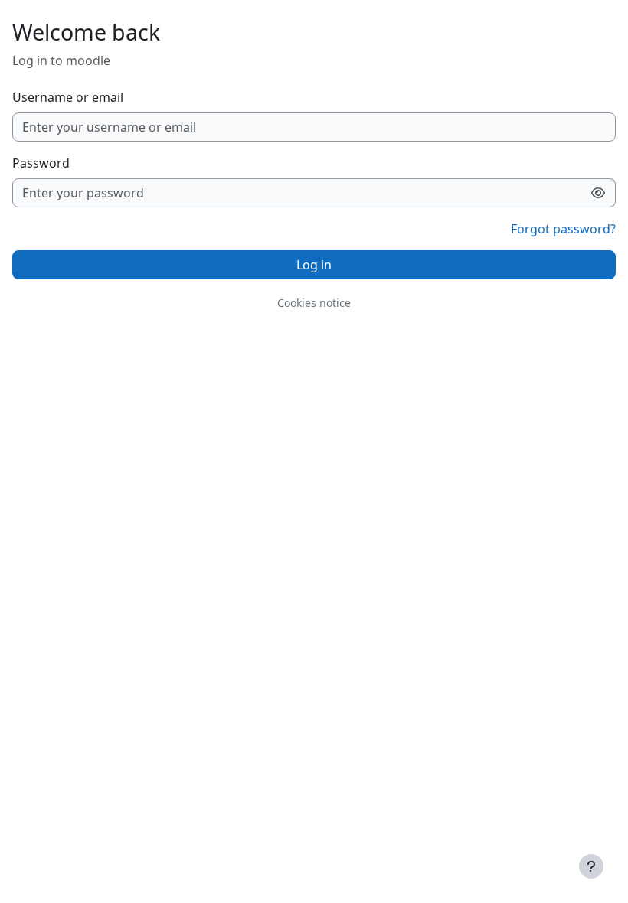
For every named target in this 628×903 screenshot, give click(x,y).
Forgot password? (563, 228)
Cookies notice (314, 302)
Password (41, 163)
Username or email (67, 97)
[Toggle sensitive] (598, 192)
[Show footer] (591, 866)
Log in (314, 264)
